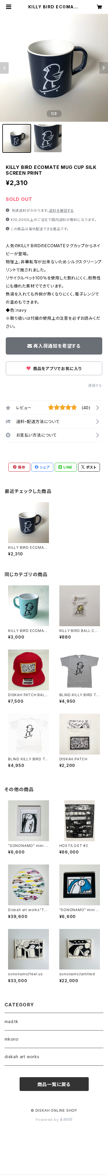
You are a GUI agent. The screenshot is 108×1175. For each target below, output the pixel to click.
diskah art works (22, 1056)
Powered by (48, 1119)
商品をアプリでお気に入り (57, 368)
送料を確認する (61, 210)
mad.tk (11, 1021)
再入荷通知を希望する (57, 346)
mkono (12, 1039)
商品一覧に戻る (54, 1084)
